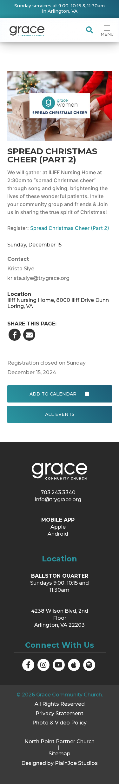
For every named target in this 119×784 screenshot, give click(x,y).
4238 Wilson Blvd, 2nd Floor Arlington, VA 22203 (59, 618)
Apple (58, 527)
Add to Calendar (54, 394)
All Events (59, 414)
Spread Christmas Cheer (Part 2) (69, 228)
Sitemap (59, 754)
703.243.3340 (58, 492)
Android (58, 534)
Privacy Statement (59, 713)
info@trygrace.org (58, 499)
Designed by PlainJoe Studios (59, 763)
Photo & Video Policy (59, 723)
